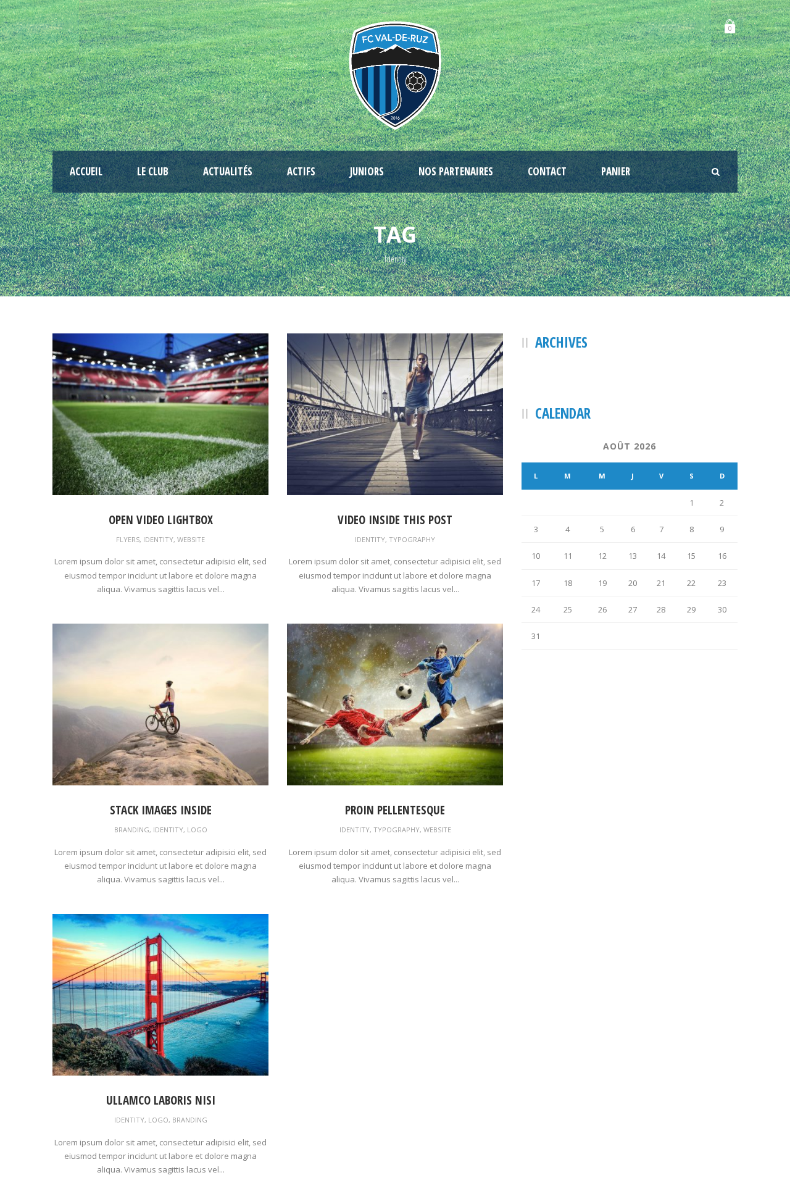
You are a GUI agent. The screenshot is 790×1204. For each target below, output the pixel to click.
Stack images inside (161, 810)
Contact (547, 171)
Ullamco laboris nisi (160, 1100)
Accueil (86, 171)
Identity (158, 539)
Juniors (367, 171)
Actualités (227, 171)
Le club (152, 171)
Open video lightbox (161, 520)
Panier (615, 171)
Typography (412, 539)
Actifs (301, 171)
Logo (197, 829)
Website (191, 539)
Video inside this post (395, 520)
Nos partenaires (455, 171)
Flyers (127, 539)
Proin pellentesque (395, 810)
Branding (131, 829)
